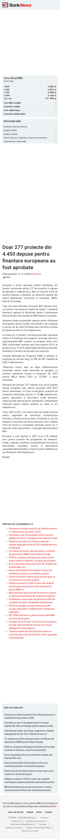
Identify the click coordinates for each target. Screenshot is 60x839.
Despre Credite (10, 130)
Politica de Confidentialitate (38, 827)
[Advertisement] (30, 42)
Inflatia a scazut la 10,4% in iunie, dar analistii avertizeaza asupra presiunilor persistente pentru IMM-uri (31, 586)
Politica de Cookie (14, 827)
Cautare (48, 812)
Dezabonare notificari (35, 821)
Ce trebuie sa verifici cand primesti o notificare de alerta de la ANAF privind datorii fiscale (29, 740)
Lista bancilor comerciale (15, 141)
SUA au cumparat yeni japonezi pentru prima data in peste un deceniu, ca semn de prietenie (29, 748)
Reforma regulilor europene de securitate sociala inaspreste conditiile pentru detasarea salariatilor (32, 608)
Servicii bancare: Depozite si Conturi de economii (25, 138)
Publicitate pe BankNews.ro (22, 824)
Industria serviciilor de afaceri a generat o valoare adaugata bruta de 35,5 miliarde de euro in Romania (33, 544)
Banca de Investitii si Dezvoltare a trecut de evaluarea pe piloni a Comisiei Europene (26, 764)
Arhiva (39, 812)
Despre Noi (16, 821)
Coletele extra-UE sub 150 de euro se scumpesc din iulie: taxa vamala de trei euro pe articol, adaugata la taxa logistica (33, 624)
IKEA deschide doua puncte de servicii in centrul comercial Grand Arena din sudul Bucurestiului (28, 788)
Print (7, 277)
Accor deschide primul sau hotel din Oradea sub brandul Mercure (28, 756)
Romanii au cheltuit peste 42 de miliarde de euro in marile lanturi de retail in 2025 (29, 716)
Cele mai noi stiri (16, 812)
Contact (44, 818)
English (29, 812)
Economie (36, 274)
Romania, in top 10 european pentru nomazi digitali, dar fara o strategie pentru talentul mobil (28, 724)
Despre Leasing (10, 134)
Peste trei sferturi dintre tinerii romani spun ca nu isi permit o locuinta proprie (29, 772)
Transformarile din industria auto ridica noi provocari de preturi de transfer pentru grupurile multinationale (33, 634)
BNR (53, 806)
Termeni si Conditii (30, 831)
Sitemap (43, 824)
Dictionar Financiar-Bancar (15, 127)
